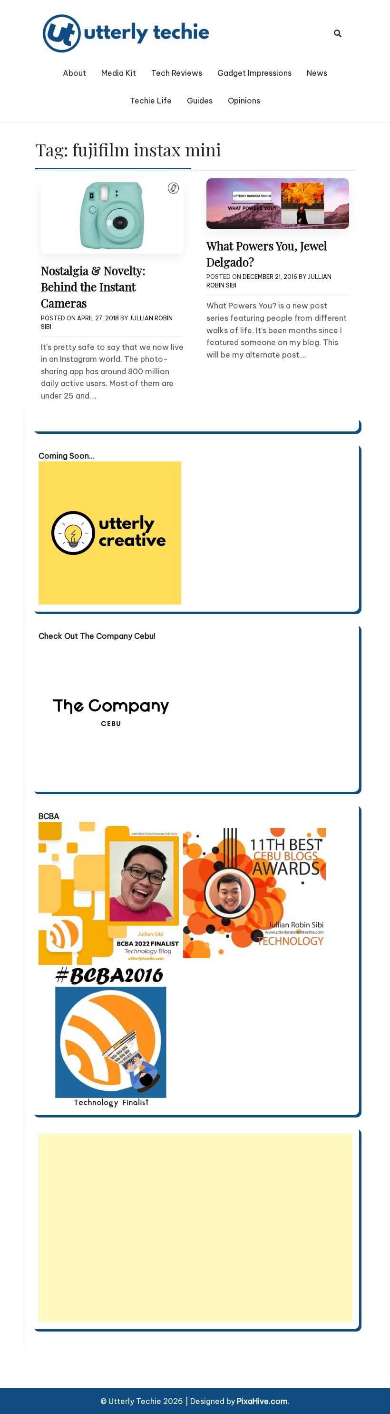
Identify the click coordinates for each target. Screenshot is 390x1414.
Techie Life (151, 100)
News (317, 73)
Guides (200, 100)
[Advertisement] (195, 1228)
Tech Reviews (176, 73)
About (74, 73)
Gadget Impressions (254, 73)
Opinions (244, 100)
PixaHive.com (262, 1401)
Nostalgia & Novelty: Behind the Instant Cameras (93, 287)
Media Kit (118, 73)
